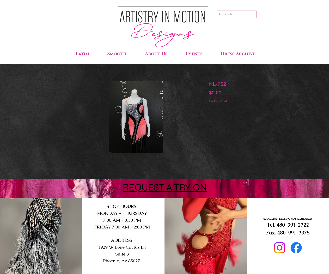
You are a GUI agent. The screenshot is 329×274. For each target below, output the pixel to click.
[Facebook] (296, 247)
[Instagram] (279, 247)
